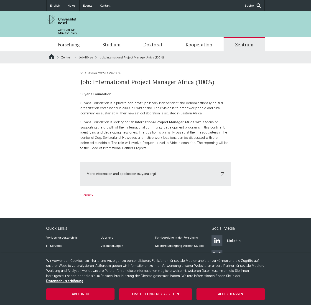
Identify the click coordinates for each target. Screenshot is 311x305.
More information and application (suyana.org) (121, 174)
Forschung (69, 44)
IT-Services (54, 245)
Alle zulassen (230, 294)
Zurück (87, 195)
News (72, 5)
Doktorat (153, 44)
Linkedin (234, 240)
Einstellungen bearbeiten (155, 294)
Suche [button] (249, 5)
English (55, 5)
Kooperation (199, 44)
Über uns (107, 237)
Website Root (51, 56)
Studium (111, 44)
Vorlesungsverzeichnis (62, 237)
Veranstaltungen (112, 245)
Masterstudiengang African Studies (179, 245)
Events (87, 5)
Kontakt (105, 5)
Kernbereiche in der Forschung (176, 237)
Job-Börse (86, 57)
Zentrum (244, 44)
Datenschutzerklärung (64, 281)
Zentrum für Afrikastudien (67, 31)
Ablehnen (80, 294)
